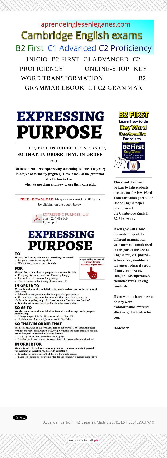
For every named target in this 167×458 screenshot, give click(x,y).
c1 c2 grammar (115, 87)
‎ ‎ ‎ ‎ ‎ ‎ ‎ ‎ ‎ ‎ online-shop (99, 68)
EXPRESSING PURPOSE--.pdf (65, 214)
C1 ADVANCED (106, 59)
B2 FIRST (65, 59)
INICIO (37, 59)
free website (83, 440)
